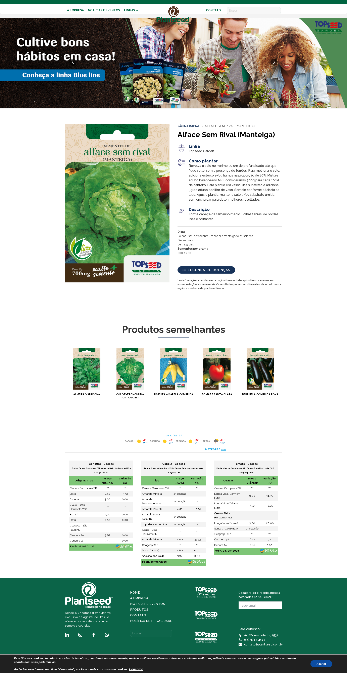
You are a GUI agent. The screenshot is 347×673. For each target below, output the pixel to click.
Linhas (129, 10)
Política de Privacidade (151, 621)
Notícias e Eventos (104, 10)
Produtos (139, 609)
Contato (138, 615)
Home (135, 592)
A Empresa (75, 10)
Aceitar (321, 663)
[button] (274, 62)
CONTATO (213, 10)
